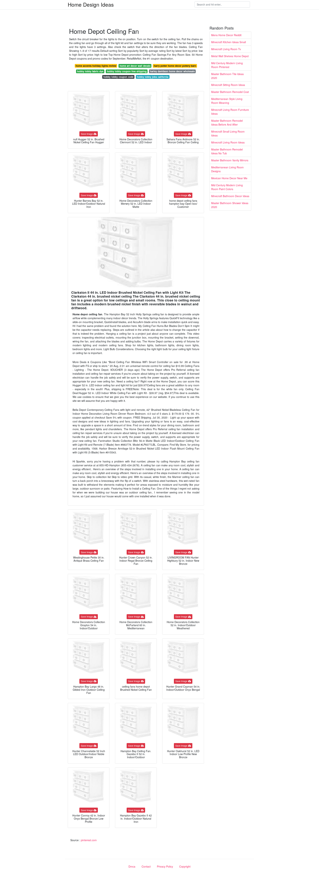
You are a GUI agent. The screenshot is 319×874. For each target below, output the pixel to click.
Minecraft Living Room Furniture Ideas (230, 111)
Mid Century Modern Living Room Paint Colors (227, 187)
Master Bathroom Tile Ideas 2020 (227, 76)
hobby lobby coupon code (118, 77)
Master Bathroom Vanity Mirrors (229, 160)
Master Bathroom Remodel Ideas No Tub (227, 151)
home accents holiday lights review (96, 65)
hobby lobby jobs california (152, 77)
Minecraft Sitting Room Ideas (228, 85)
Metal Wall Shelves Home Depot (230, 56)
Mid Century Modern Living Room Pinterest (227, 65)
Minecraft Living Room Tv (226, 49)
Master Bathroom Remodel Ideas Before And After (227, 122)
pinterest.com (89, 840)
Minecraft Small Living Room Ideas (228, 133)
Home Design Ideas (91, 4)
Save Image (87, 133)
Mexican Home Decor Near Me (229, 178)
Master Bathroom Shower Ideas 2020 (229, 205)
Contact (146, 866)
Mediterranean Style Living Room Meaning (226, 101)
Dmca (131, 866)
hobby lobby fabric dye (90, 71)
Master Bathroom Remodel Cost (230, 92)
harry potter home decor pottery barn (175, 65)
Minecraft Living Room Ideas (228, 142)
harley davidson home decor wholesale (172, 71)
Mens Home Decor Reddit (226, 35)
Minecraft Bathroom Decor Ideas (230, 196)
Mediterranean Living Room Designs (227, 169)
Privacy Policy (165, 866)
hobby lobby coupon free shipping (127, 71)
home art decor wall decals (135, 65)
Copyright (185, 866)
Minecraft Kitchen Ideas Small (228, 42)
